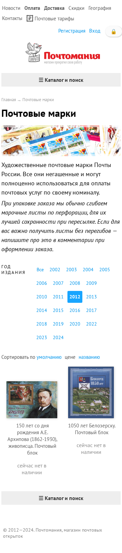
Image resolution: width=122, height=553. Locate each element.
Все (40, 269)
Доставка (54, 8)
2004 (88, 269)
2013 (91, 297)
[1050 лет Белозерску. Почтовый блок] (91, 391)
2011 (58, 297)
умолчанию (49, 357)
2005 (104, 269)
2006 (41, 283)
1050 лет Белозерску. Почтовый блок (92, 429)
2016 (74, 310)
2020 (74, 324)
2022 (91, 324)
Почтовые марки (38, 100)
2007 (58, 283)
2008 (74, 283)
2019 (58, 324)
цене (70, 357)
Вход (94, 30)
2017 (91, 310)
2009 (91, 283)
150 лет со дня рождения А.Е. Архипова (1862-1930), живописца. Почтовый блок (32, 439)
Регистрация (71, 30)
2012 (74, 297)
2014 (41, 310)
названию (89, 357)
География (99, 8)
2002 (54, 269)
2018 (41, 324)
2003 (71, 269)
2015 (58, 310)
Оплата (32, 8)
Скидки (76, 8)
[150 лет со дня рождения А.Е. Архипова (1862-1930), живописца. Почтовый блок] (31, 391)
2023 (41, 337)
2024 (58, 337)
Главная (8, 100)
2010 (41, 297)
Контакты (12, 18)
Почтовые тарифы (54, 18)
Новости (11, 8)
